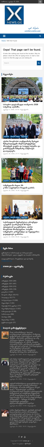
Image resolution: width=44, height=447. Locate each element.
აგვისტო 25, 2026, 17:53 (18, 379)
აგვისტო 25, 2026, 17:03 (18, 406)
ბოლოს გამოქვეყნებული (14, 328)
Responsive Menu (40, 1)
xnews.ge (26, 441)
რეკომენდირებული (8, 309)
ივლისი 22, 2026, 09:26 (11, 237)
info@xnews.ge (7, 261)
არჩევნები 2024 (7, 286)
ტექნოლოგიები (7, 322)
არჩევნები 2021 (7, 284)
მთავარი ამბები (15, 99)
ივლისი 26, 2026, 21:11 (11, 154)
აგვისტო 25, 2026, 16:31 (18, 426)
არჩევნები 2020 (7, 281)
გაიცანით (6, 99)
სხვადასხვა (5, 320)
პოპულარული (7, 300)
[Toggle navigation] (4, 36)
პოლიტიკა (5, 298)
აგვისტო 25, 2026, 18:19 (18, 355)
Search (39, 63)
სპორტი (4, 317)
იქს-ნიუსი (28, 444)
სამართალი (6, 314)
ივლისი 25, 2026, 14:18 (11, 190)
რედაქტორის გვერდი (9, 306)
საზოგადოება (6, 311)
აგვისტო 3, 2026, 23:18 (11, 110)
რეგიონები (8, 74)
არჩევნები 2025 (7, 289)
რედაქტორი (24, 110)
